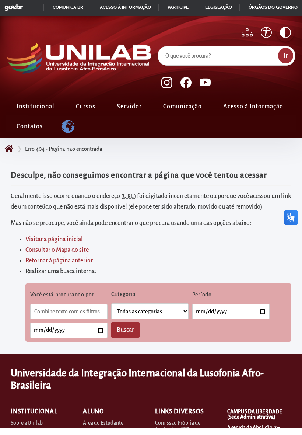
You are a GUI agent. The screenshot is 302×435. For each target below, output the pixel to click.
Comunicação (182, 106)
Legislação (218, 7)
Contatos (30, 126)
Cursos (85, 106)
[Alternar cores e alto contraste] (285, 32)
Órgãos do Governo (273, 7)
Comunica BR (68, 7)
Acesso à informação (125, 7)
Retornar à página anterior (59, 260)
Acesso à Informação (253, 106)
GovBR (12, 5)
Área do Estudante (103, 423)
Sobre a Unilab (27, 423)
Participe (178, 7)
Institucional (36, 106)
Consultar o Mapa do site (57, 250)
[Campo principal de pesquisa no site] (159, 45)
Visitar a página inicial (54, 239)
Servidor (129, 106)
